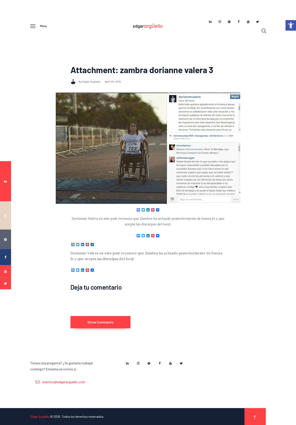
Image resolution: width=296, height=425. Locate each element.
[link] (291, 25)
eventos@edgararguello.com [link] (63, 382)
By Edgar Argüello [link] (90, 81)
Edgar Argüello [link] (40, 416)
